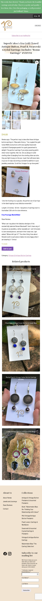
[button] (37, 16)
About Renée (7, 498)
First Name (25, 578)
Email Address (26, 572)
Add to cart (7, 249)
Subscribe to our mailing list (21, 35)
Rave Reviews (7, 505)
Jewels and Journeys (10, 501)
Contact (5, 509)
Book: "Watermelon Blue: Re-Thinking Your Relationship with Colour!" (30, 509)
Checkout (38, 25)
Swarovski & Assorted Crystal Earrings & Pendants (29, 531)
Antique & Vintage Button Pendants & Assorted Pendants (30, 500)
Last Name (25, 583)
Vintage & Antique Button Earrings (19, 255)
